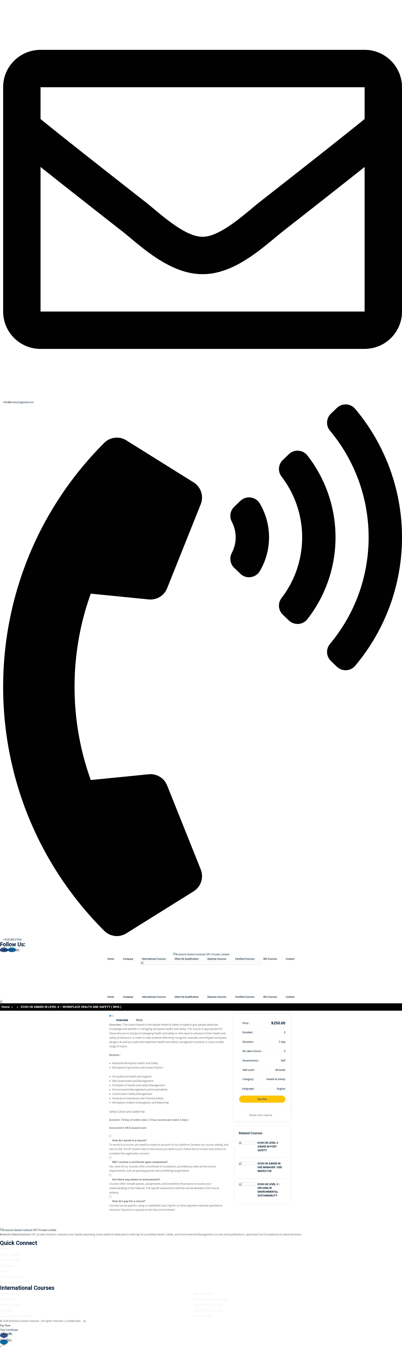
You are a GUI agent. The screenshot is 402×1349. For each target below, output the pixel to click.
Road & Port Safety (10, 1304)
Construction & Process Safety (211, 1299)
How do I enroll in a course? (129, 1140)
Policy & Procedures (11, 1276)
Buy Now (262, 1099)
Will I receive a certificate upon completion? (140, 1162)
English (281, 1088)
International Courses (154, 959)
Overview (122, 1020)
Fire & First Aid (8, 1299)
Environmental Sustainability (16, 1316)
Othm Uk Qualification (187, 959)
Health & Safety (275, 1079)
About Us (5, 1248)
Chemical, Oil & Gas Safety (209, 1310)
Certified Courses (245, 959)
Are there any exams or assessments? (136, 1179)
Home (111, 959)
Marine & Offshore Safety (208, 1304)
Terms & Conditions (11, 1282)
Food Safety (6, 1310)
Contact (290, 959)
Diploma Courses (216, 959)
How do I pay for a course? (128, 1201)
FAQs (139, 1020)
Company (128, 959)
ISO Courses (270, 959)
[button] (0, 1346)
